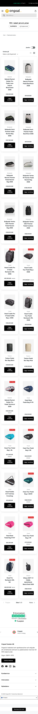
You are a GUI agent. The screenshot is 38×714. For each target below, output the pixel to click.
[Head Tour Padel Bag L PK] (28, 523)
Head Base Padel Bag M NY (9, 537)
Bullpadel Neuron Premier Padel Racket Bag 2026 (10, 179)
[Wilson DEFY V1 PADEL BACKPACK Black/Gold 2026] (28, 566)
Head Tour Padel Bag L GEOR (28, 493)
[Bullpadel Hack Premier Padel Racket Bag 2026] (9, 117)
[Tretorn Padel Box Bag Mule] (28, 346)
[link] (8, 603)
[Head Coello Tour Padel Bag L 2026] (28, 256)
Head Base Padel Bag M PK (28, 401)
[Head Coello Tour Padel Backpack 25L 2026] (28, 302)
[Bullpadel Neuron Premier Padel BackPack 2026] (28, 67)
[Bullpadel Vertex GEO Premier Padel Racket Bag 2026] (9, 209)
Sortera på (6, 51)
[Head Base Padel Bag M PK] (28, 388)
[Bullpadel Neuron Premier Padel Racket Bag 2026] (9, 163)
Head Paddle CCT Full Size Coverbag (9, 494)
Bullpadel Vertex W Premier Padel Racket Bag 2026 (28, 179)
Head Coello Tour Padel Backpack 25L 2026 (28, 317)
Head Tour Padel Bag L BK (28, 449)
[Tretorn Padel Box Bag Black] (9, 346)
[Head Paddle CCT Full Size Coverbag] (9, 480)
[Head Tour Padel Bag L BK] (28, 436)
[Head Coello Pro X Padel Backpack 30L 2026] (9, 256)
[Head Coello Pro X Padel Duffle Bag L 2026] (9, 302)
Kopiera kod (24, 26)
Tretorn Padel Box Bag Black (9, 359)
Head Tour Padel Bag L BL (9, 449)
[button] (35, 11)
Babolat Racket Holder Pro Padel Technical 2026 (10, 403)
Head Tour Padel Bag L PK (28, 537)
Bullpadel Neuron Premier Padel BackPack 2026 (28, 82)
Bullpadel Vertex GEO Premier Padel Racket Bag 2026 (9, 225)
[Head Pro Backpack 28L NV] (9, 566)
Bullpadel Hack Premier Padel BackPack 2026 (28, 132)
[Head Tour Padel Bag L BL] (9, 436)
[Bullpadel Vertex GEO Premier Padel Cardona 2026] (28, 209)
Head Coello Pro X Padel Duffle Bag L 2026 (9, 316)
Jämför (28, 47)
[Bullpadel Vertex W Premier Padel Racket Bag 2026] (28, 163)
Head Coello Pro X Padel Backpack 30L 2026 (9, 271)
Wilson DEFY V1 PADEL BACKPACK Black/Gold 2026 (28, 581)
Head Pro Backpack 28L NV (9, 580)
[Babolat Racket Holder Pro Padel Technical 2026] (9, 388)
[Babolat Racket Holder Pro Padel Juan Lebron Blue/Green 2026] (9, 67)
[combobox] (19, 15)
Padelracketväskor (11, 35)
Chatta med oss (8, 660)
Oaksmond (20, 694)
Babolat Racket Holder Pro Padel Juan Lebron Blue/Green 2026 (10, 84)
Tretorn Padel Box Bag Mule (28, 359)
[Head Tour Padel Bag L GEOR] (28, 480)
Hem (4, 35)
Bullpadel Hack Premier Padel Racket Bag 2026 (10, 133)
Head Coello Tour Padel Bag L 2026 (28, 270)
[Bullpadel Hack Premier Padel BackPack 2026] (28, 117)
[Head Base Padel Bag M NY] (9, 523)
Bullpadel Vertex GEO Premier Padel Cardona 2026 (28, 225)
